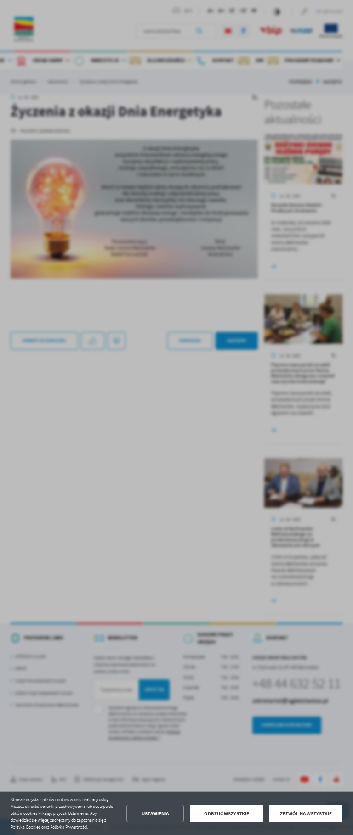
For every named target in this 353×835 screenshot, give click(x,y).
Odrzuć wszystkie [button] (226, 813)
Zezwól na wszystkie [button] (306, 813)
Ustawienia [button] (155, 813)
